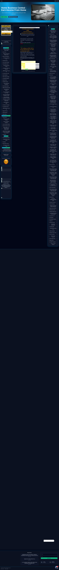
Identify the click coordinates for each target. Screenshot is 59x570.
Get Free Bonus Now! (6, 33)
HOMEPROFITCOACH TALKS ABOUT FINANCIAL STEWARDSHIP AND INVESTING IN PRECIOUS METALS (29, 555)
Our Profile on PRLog (6, 42)
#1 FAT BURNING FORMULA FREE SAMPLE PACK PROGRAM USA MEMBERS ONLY (29, 563)
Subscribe (49, 558)
